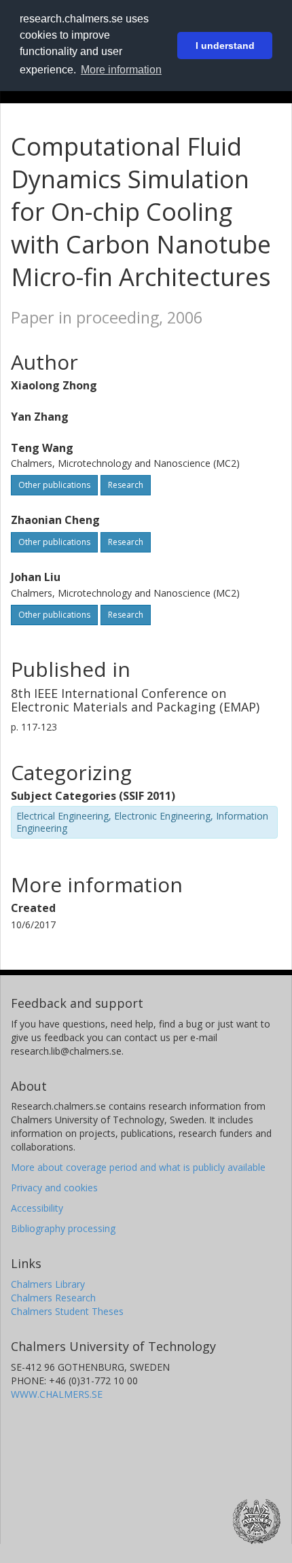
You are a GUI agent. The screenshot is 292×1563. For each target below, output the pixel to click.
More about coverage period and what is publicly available (138, 1167)
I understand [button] (225, 45)
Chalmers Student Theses (67, 1311)
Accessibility (37, 1207)
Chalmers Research (53, 1297)
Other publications (54, 485)
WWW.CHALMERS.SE (57, 1394)
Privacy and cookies (54, 1187)
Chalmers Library (48, 1284)
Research (125, 485)
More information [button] (121, 69)
